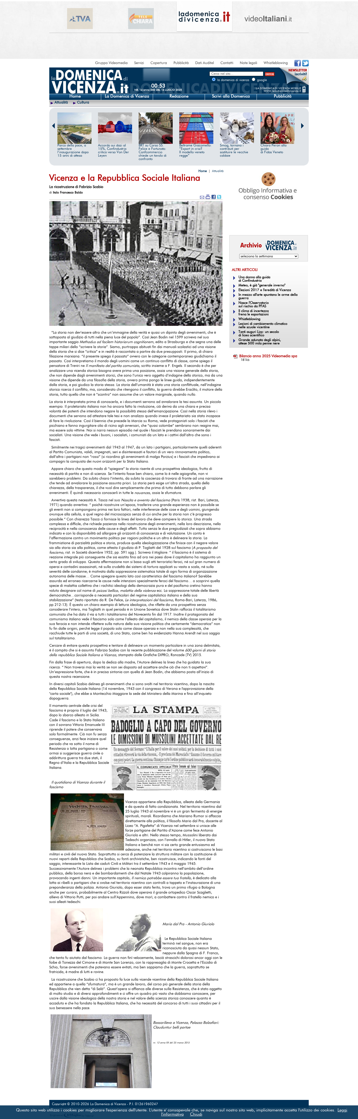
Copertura (158, 63)
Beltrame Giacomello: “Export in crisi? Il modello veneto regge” (195, 150)
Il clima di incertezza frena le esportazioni (253, 312)
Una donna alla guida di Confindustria (254, 279)
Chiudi (196, 1114)
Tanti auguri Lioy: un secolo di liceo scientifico (258, 333)
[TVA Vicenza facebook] (297, 65)
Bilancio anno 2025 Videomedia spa (268, 356)
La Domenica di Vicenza (127, 96)
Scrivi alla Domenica (231, 96)
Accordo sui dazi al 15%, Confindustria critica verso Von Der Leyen (113, 150)
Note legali (248, 63)
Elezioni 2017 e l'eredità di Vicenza (264, 290)
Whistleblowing (276, 63)
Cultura (83, 102)
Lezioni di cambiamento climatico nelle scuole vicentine (262, 325)
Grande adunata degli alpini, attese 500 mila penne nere (259, 341)
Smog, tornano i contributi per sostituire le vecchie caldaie (234, 150)
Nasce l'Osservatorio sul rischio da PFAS (253, 304)
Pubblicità (181, 63)
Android (238, 224)
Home (75, 96)
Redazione (179, 96)
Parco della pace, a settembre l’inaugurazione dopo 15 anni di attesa (73, 150)
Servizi (139, 63)
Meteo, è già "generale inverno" (261, 285)
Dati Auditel (204, 63)
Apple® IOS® (267, 224)
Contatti (226, 63)
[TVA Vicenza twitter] (305, 65)
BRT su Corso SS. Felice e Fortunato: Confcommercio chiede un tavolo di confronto (152, 152)
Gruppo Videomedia (111, 63)
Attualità (61, 102)
